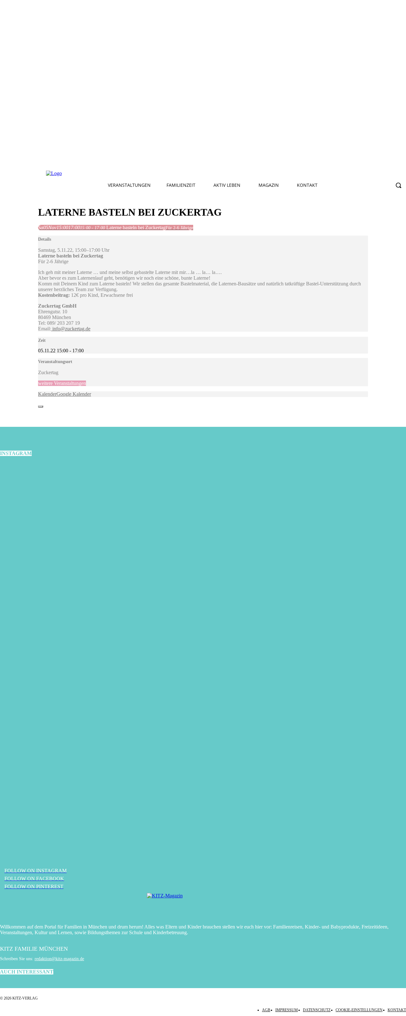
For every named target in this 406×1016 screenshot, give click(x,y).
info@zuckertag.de (70, 328)
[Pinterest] (158, 173)
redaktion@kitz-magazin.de (59, 958)
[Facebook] (128, 173)
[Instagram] (143, 173)
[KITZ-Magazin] (203, 905)
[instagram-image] (67, 531)
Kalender (47, 394)
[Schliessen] (40, 406)
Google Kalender (73, 394)
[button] (398, 185)
